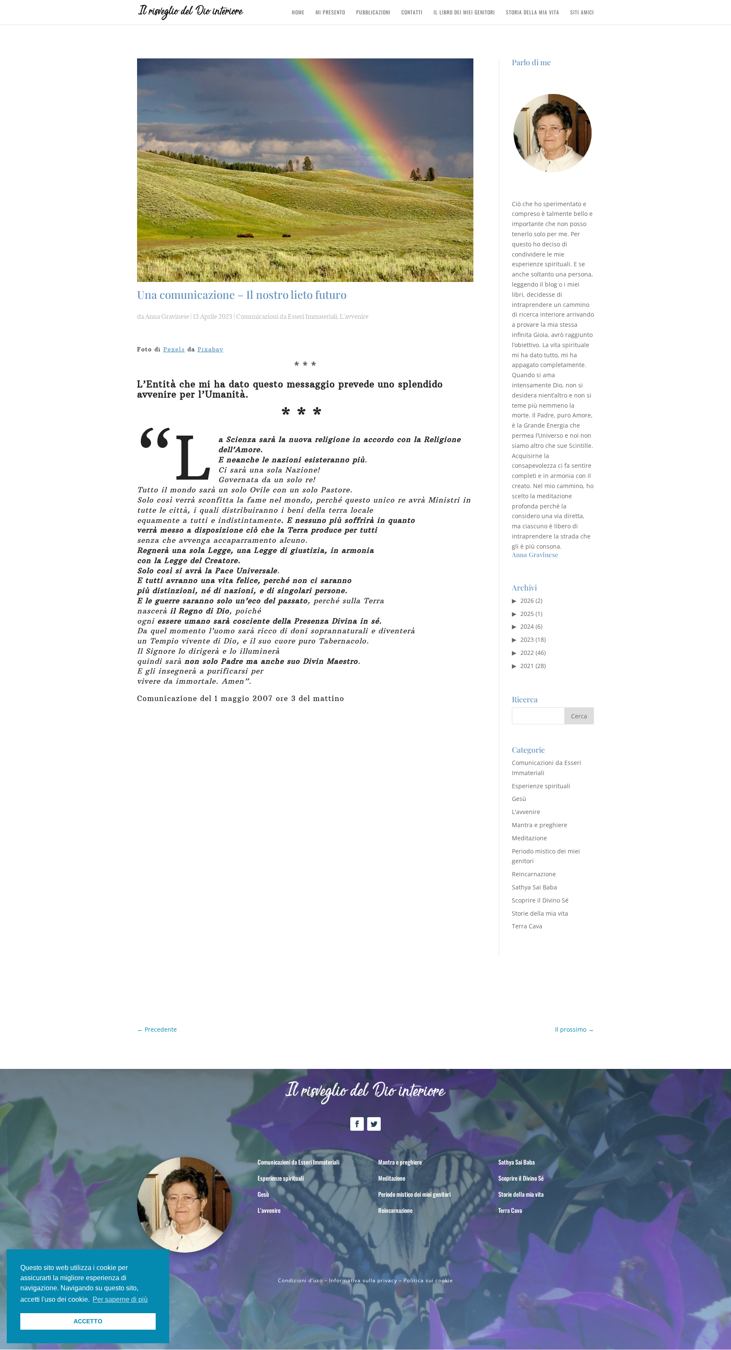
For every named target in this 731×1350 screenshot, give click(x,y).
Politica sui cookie (428, 1280)
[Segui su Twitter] (374, 1124)
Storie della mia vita (540, 913)
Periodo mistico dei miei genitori (414, 1194)
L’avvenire (269, 1210)
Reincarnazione (534, 874)
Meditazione (529, 838)
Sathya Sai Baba (534, 887)
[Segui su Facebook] (357, 1124)
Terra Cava (527, 926)
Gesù (519, 799)
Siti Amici (582, 12)
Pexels (174, 349)
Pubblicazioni (373, 12)
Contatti (412, 12)
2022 (527, 653)
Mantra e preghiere (539, 825)
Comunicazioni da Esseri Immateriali (286, 316)
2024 (527, 626)
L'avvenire (354, 316)
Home (298, 12)
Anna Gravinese (167, 316)
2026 (527, 600)
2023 (527, 639)
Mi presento (330, 12)
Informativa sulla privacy (363, 1280)
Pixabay (210, 349)
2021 (527, 666)
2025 (527, 614)
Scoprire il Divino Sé (540, 900)
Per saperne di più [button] (120, 1299)
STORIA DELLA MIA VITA (532, 12)
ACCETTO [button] (88, 1321)
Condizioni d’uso (300, 1280)
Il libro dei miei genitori (464, 12)
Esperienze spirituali (541, 786)
